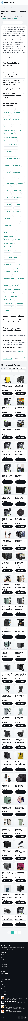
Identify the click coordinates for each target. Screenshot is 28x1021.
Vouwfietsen (20, 306)
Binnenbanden (14, 116)
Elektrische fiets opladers (10, 137)
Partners (3, 986)
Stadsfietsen (17, 289)
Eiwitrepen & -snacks (9, 130)
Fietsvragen (4, 991)
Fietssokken (16, 211)
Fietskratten (7, 193)
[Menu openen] (25, 2)
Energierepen (16, 165)
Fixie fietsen (7, 218)
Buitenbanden (16, 119)
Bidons (5, 116)
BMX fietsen (7, 119)
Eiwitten (20, 130)
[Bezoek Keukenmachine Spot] (2, 1006)
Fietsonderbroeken (18, 197)
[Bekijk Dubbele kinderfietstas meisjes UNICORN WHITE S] (20, 800)
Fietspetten (17, 204)
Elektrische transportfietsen (11, 158)
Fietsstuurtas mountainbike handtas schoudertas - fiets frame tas (20, 476)
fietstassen (3, 18)
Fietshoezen (7, 186)
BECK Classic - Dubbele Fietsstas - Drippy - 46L (20, 564)
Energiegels (7, 165)
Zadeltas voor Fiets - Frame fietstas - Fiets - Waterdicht (7, 586)
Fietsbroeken (16, 172)
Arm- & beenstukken (9, 109)
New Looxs (4, 964)
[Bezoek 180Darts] (2, 997)
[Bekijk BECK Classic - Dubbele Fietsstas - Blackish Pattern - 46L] (7, 556)
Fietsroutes (4, 989)
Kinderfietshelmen (8, 243)
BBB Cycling (4, 966)
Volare (2, 957)
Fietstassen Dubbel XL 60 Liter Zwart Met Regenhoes (20, 785)
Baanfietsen (20, 109)
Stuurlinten (7, 292)
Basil (2, 955)
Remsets (6, 285)
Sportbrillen (15, 285)
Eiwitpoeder (7, 126)
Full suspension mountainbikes (11, 222)
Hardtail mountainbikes (10, 229)
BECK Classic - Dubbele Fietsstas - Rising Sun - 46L (20, 541)
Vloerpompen (13, 296)
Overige (16, 271)
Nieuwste (15, 371)
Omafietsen (17, 264)
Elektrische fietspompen (10, 140)
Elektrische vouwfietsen (10, 162)
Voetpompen (19, 303)
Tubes (5, 296)
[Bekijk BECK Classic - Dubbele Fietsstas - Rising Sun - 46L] (20, 534)
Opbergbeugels (18, 268)
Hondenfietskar (8, 232)
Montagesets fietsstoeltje (10, 257)
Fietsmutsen (7, 197)
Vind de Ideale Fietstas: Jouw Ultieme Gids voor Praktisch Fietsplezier (13, 321)
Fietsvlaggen (17, 215)
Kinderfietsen (18, 239)
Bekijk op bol (7, 393)
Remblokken (16, 282)
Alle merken (4, 982)
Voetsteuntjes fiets (9, 306)
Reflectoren (7, 282)
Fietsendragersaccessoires (11, 179)
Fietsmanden (17, 193)
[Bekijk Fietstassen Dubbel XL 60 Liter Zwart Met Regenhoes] (20, 777)
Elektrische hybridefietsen (10, 144)
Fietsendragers (19, 176)
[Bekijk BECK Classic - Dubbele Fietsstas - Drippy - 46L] (20, 556)
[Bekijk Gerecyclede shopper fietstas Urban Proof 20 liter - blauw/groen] (7, 888)
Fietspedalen (7, 204)
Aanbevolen (12, 368)
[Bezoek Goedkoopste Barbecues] (2, 1002)
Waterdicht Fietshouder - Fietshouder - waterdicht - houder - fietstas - (12, 95)
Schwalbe (3, 969)
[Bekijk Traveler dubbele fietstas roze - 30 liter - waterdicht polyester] (20, 866)
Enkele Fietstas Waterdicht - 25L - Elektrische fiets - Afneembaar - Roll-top (7, 808)
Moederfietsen (17, 253)
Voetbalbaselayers (8, 299)
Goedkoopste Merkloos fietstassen (12, 22)
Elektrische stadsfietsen (10, 154)
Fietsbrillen (7, 172)
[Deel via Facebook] (22, 1017)
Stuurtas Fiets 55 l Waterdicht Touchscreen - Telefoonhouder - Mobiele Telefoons (20, 410)
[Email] (25, 1017)
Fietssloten (7, 211)
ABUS (2, 959)
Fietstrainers (7, 215)
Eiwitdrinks (17, 123)
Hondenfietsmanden (9, 236)
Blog (2, 984)
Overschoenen (7, 275)
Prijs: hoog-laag (6, 371)
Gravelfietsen (7, 225)
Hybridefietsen (7, 239)
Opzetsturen (7, 271)
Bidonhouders (16, 112)
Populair (22, 371)
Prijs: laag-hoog (21, 368)
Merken (6, 7)
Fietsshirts (17, 207)
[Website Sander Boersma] (7, 1017)
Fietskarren (7, 190)
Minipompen (7, 253)
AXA (2, 962)
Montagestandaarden (9, 260)
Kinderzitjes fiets (8, 246)
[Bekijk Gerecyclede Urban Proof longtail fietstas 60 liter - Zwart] (20, 490)
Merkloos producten (16, 18)
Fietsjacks (16, 186)
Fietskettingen (17, 190)
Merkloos (11, 7)
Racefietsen (21, 278)
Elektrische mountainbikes (10, 147)
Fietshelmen (20, 183)
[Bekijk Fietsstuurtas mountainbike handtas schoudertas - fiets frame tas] (20, 467)
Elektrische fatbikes (9, 133)
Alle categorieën (5, 979)
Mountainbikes (7, 264)
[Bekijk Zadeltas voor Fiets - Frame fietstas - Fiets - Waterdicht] (7, 578)
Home (2, 7)
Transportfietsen (17, 292)
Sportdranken (7, 289)
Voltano (3, 971)
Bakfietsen (6, 112)
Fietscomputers (8, 176)
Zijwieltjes (6, 310)
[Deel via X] (19, 1017)
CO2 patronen (7, 123)
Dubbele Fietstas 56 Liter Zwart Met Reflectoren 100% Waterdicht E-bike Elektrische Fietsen (7, 676)
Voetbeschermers (8, 303)
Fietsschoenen (7, 207)
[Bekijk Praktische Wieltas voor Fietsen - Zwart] (20, 512)
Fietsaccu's (7, 169)
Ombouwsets (7, 268)
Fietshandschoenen (9, 183)
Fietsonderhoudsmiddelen (10, 200)
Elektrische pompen (9, 151)
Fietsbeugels (16, 169)
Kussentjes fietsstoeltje (10, 250)
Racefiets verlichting (9, 278)
